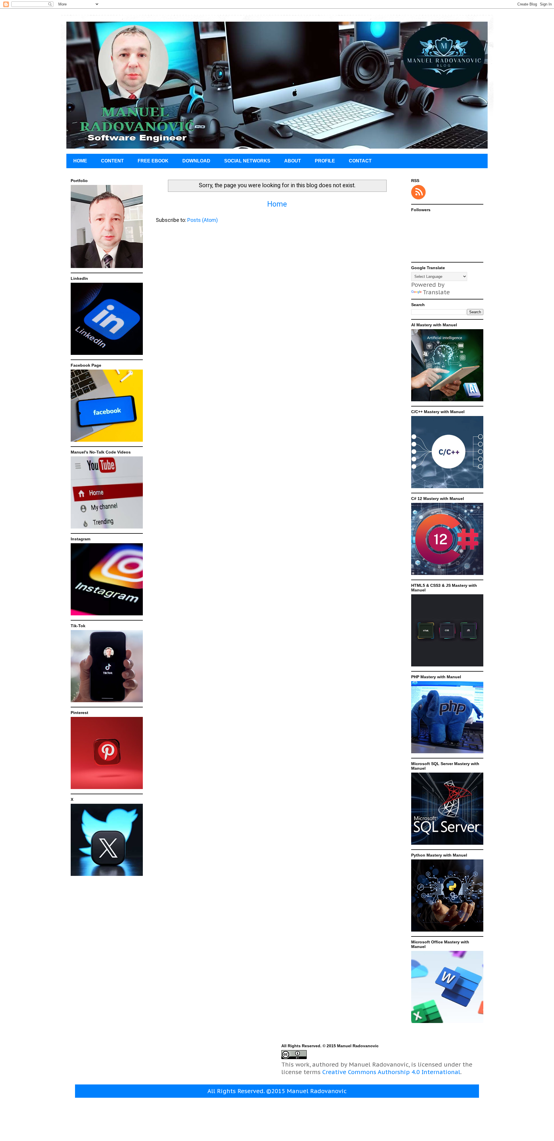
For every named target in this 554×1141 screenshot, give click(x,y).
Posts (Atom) (202, 220)
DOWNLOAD (196, 160)
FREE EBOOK (153, 160)
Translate (436, 292)
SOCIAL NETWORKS (247, 160)
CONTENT (112, 160)
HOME (80, 160)
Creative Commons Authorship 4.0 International (391, 1072)
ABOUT (292, 160)
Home (277, 204)
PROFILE (325, 160)
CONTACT (360, 160)
